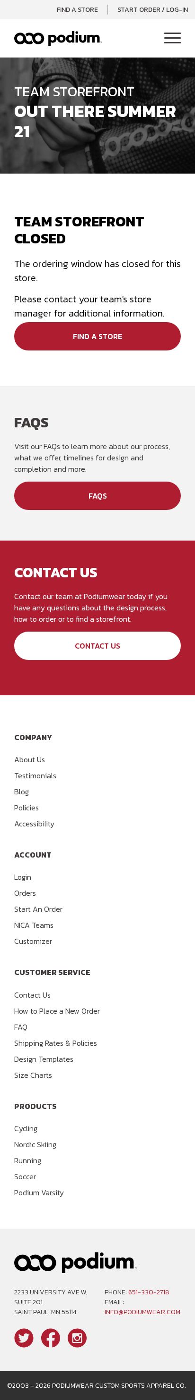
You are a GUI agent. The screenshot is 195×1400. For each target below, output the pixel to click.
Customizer (33, 941)
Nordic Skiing (35, 1144)
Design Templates (43, 1059)
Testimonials (35, 775)
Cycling (25, 1128)
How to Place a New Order (57, 1011)
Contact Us (97, 645)
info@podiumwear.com (142, 1312)
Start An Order (38, 909)
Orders (25, 893)
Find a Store (77, 10)
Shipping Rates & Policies (55, 1043)
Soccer (25, 1176)
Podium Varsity (39, 1192)
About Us (29, 759)
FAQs (98, 495)
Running (27, 1160)
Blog (21, 791)
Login (22, 877)
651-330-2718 (148, 1292)
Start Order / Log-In (152, 10)
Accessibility (34, 823)
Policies (26, 807)
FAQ (20, 1027)
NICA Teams (33, 925)
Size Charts (33, 1075)
